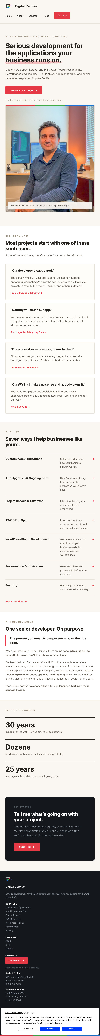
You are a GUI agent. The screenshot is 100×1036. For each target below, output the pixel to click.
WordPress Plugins (14, 922)
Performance (18, 367)
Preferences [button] (57, 1023)
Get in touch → (26, 846)
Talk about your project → (24, 90)
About (8, 941)
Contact (62, 15)
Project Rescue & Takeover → (26, 293)
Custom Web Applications (18, 907)
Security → (33, 367)
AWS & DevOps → (20, 406)
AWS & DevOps (12, 919)
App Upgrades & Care (16, 911)
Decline (50, 1029)
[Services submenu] (38, 16)
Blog (7, 944)
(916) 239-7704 (13, 1000)
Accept (71, 1029)
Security (9, 930)
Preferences (28, 1029)
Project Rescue (12, 915)
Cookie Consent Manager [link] (14, 1013)
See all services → (16, 601)
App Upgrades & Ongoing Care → (29, 332)
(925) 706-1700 (13, 984)
